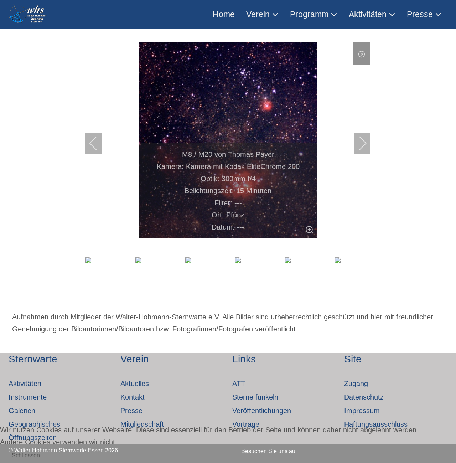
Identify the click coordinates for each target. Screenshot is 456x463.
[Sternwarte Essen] (28, 14)
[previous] (98, 143)
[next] (358, 143)
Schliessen (26, 455)
